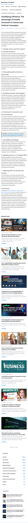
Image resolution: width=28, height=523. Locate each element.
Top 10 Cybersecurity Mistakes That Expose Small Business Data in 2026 (15, 505)
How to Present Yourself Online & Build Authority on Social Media (12, 348)
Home (2, 6)
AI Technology (6, 476)
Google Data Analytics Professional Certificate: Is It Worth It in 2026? (11, 405)
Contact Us (19, 13)
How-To (4, 484)
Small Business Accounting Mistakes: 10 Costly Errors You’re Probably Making (12, 292)
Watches (4, 481)
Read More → (4, 243)
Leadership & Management (15, 9)
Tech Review (14, 6)
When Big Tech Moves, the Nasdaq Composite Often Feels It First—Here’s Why (13, 433)
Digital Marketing (22, 6)
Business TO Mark (7, 2)
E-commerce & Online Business (8, 13)
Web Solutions (4, 9)
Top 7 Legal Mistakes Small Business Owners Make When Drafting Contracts (14, 263)
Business (8, 6)
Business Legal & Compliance (9, 473)
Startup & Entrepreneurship (9, 479)
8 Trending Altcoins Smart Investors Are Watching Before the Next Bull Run (12, 320)
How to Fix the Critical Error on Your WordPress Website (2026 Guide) (11, 235)
